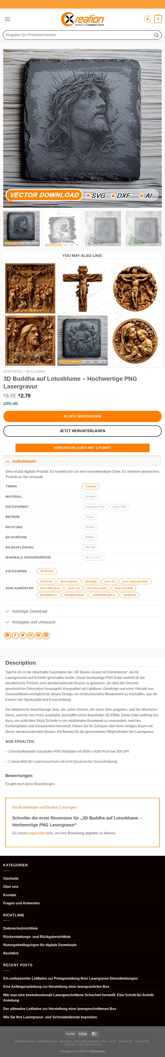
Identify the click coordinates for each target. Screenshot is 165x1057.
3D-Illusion (35, 371)
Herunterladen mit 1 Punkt (82, 448)
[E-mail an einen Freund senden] (30, 635)
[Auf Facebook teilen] (15, 635)
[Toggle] (7, 461)
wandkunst (129, 595)
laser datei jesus (50, 588)
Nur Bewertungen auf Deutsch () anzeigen (44, 807)
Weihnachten (25, 1041)
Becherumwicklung (90, 1041)
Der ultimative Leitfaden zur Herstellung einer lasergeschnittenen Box (59, 1009)
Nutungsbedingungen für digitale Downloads (40, 945)
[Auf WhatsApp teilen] (7, 635)
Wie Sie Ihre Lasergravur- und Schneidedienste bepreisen (50, 1017)
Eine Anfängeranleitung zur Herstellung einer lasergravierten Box (56, 986)
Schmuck (125, 1041)
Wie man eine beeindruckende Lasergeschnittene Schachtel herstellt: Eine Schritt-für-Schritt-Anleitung (78, 997)
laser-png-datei (124, 588)
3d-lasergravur (69, 581)
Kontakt (9, 895)
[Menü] (7, 19)
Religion (66, 1041)
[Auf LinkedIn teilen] (46, 635)
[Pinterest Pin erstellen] (38, 635)
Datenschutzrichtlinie (20, 928)
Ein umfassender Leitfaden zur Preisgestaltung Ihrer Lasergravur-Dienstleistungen (70, 978)
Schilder (142, 1041)
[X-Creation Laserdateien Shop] (82, 19)
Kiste (112, 1041)
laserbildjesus (48, 595)
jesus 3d (109, 581)
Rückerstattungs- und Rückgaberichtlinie (36, 937)
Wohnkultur (48, 1041)
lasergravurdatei (74, 595)
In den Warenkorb (82, 416)
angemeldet (37, 833)
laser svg (73, 588)
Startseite (12, 371)
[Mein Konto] (147, 19)
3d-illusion (46, 581)
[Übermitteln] (156, 35)
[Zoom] (9, 202)
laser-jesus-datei (97, 588)
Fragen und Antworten (21, 903)
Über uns (10, 886)
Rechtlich (11, 953)
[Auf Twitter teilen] (22, 635)
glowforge (91, 581)
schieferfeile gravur (103, 595)
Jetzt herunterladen (82, 431)
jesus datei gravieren (135, 581)
